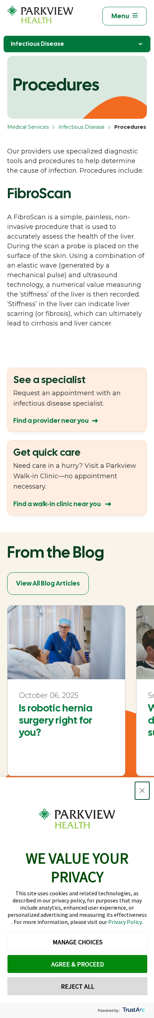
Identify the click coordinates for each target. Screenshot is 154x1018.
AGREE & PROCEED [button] (77, 964)
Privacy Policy (124, 921)
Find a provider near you (50, 420)
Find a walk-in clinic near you (57, 504)
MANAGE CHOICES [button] (77, 942)
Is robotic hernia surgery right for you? (55, 720)
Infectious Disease (37, 44)
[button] (142, 790)
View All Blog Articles (48, 583)
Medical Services (28, 127)
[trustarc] (133, 1010)
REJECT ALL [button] (77, 986)
